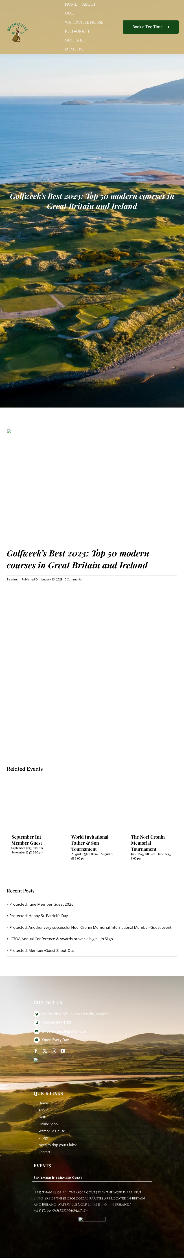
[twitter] (45, 1051)
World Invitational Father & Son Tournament (89, 843)
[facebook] (36, 1051)
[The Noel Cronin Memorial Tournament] (152, 805)
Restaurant (77, 31)
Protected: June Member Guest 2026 (41, 904)
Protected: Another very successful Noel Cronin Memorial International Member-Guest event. (90, 927)
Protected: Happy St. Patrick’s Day (38, 915)
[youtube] (63, 1051)
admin (15, 579)
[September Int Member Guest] (32, 805)
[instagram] (54, 1051)
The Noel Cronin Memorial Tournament (148, 843)
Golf (70, 13)
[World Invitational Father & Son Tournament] (92, 805)
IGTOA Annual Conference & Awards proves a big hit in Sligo (61, 938)
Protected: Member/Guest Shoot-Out (41, 950)
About (89, 4)
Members (74, 49)
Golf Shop (76, 40)
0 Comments (73, 579)
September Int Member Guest (26, 840)
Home (71, 4)
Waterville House (84, 22)
